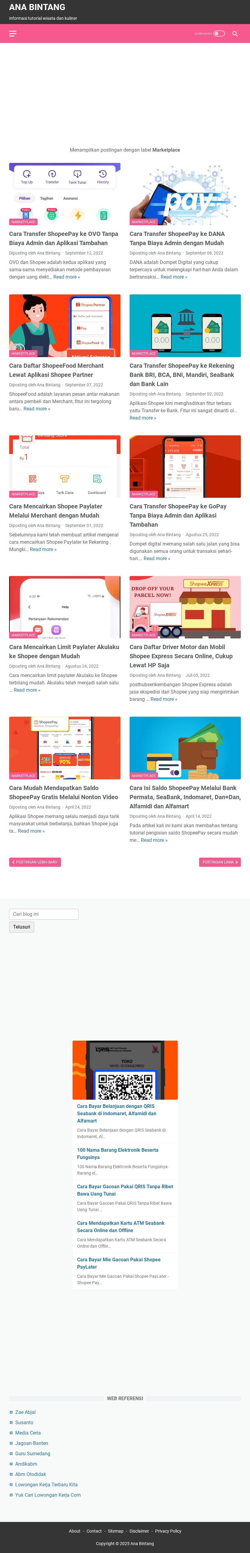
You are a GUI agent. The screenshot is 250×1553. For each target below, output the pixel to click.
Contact (94, 1531)
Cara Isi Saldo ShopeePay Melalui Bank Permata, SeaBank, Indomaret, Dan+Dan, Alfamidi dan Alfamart (185, 797)
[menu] (16, 33)
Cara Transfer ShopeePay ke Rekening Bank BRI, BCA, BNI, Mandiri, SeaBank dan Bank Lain (182, 375)
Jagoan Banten (31, 1443)
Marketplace (23, 222)
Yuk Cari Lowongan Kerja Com (48, 1495)
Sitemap (115, 1531)
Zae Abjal (25, 1412)
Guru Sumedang (32, 1453)
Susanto (24, 1422)
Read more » (66, 277)
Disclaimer (139, 1531)
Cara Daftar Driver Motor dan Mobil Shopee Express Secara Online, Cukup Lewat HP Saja (181, 656)
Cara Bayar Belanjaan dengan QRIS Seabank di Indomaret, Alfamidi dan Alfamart (116, 1113)
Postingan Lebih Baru (36, 862)
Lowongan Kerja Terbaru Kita (46, 1485)
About (74, 1531)
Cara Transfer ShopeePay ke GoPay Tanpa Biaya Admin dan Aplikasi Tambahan (178, 515)
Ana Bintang (37, 7)
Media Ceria (28, 1433)
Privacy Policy (168, 1531)
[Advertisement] (125, 94)
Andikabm (26, 1464)
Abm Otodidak (30, 1474)
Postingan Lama (219, 862)
